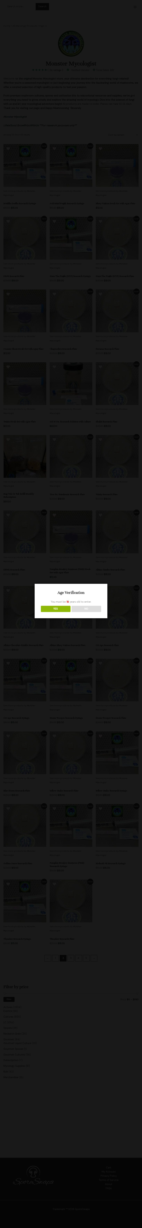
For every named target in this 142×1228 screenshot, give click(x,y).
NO (86, 608)
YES (55, 608)
